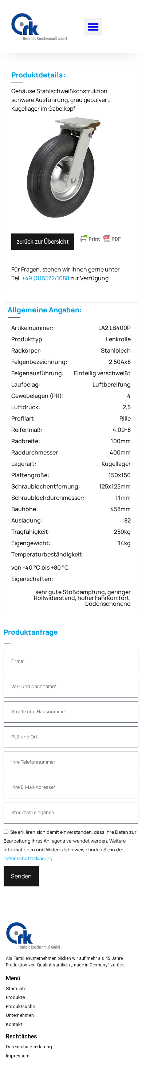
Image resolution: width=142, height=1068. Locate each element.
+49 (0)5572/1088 (45, 278)
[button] (93, 26)
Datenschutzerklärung (28, 858)
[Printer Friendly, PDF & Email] (100, 242)
